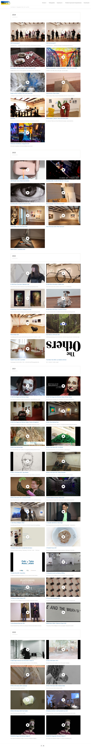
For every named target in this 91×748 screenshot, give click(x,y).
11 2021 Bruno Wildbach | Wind (17, 522)
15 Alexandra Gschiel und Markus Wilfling (55, 573)
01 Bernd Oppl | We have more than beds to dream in (22, 660)
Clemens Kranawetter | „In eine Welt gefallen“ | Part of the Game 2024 (61, 68)
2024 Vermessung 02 (51, 43)
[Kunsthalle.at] (7, 3)
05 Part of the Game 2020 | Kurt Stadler (19, 711)
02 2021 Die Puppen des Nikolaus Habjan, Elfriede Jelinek (59, 397)
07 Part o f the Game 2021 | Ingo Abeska (19, 472)
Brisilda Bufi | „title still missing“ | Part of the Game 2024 (23, 68)
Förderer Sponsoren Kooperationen (73, 2)
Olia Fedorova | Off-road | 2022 (53, 334)
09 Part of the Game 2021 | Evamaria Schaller (21, 497)
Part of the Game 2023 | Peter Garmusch (55, 226)
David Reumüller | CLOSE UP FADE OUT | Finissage (57, 180)
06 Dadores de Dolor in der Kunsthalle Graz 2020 (57, 711)
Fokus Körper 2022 (15, 334)
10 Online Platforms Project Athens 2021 (55, 497)
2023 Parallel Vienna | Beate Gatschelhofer (20, 180)
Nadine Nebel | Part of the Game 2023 (19, 226)
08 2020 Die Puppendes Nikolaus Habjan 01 (56, 736)
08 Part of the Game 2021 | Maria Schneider (55, 472)
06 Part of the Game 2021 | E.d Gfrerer (54, 447)
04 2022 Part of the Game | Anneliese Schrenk (56, 309)
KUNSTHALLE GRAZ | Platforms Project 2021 (56, 623)
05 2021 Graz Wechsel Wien (17, 447)
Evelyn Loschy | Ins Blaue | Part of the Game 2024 (21, 93)
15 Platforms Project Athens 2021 (18, 598)
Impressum (59, 2)
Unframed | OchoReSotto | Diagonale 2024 (20, 143)
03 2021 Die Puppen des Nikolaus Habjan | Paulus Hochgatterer (25, 422)
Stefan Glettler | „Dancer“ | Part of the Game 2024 (57, 118)
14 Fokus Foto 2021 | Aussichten (18, 573)
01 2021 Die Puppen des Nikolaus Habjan (20, 397)
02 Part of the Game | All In (52, 660)
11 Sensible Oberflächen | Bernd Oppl (54, 522)
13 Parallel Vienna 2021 (51, 548)
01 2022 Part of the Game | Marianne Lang (20, 284)
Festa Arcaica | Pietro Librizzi (52, 93)
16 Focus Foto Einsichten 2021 (53, 598)
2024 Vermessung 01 (15, 43)
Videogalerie (52, 2)
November (13, 118)
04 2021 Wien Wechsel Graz (52, 422)
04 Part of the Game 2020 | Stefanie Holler (55, 685)
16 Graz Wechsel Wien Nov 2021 (18, 623)
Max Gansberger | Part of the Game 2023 (55, 203)
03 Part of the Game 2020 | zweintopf (19, 685)
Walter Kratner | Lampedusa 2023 (18, 249)
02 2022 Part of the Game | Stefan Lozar (55, 284)
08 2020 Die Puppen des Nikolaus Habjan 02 (20, 736)
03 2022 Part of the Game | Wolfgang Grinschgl (21, 309)
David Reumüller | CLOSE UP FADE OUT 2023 (20, 203)
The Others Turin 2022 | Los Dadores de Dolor (56, 359)
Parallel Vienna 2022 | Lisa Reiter (18, 359)
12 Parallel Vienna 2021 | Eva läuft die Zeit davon (21, 548)
